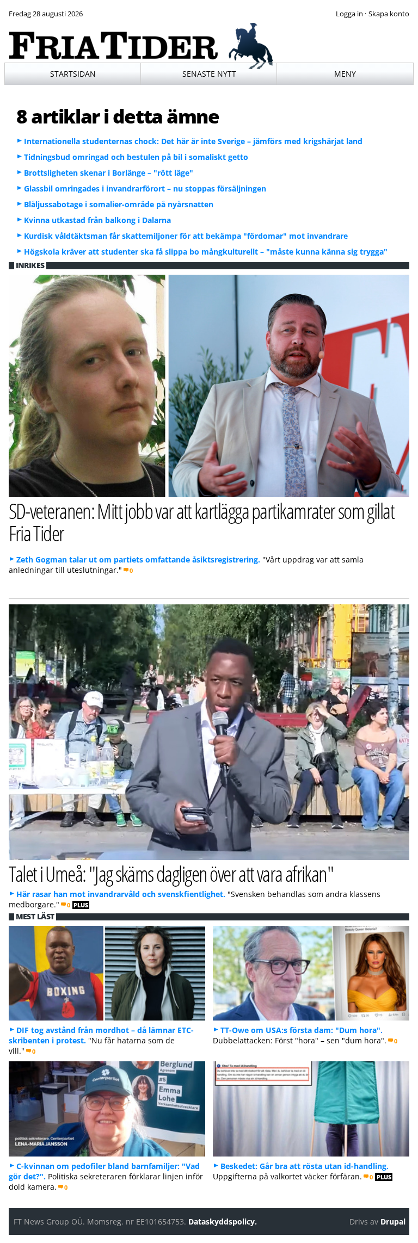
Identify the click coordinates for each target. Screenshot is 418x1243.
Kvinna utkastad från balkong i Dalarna (97, 220)
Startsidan (73, 74)
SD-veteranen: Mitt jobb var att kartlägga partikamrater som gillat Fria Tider (202, 521)
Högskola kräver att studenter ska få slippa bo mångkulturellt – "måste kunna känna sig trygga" (206, 251)
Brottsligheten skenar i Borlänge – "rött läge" (108, 173)
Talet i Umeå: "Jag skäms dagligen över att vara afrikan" (171, 873)
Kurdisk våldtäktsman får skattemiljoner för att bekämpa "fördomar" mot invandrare (186, 236)
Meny (345, 74)
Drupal (392, 1221)
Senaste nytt (209, 74)
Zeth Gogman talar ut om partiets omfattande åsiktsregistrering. (138, 559)
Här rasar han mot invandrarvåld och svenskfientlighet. (120, 894)
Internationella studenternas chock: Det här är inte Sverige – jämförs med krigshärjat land (193, 141)
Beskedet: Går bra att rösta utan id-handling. (304, 1166)
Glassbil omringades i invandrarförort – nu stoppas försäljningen (145, 188)
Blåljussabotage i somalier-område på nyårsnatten (118, 204)
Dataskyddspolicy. (222, 1221)
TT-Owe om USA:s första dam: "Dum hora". (301, 1030)
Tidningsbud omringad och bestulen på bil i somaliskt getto (136, 157)
